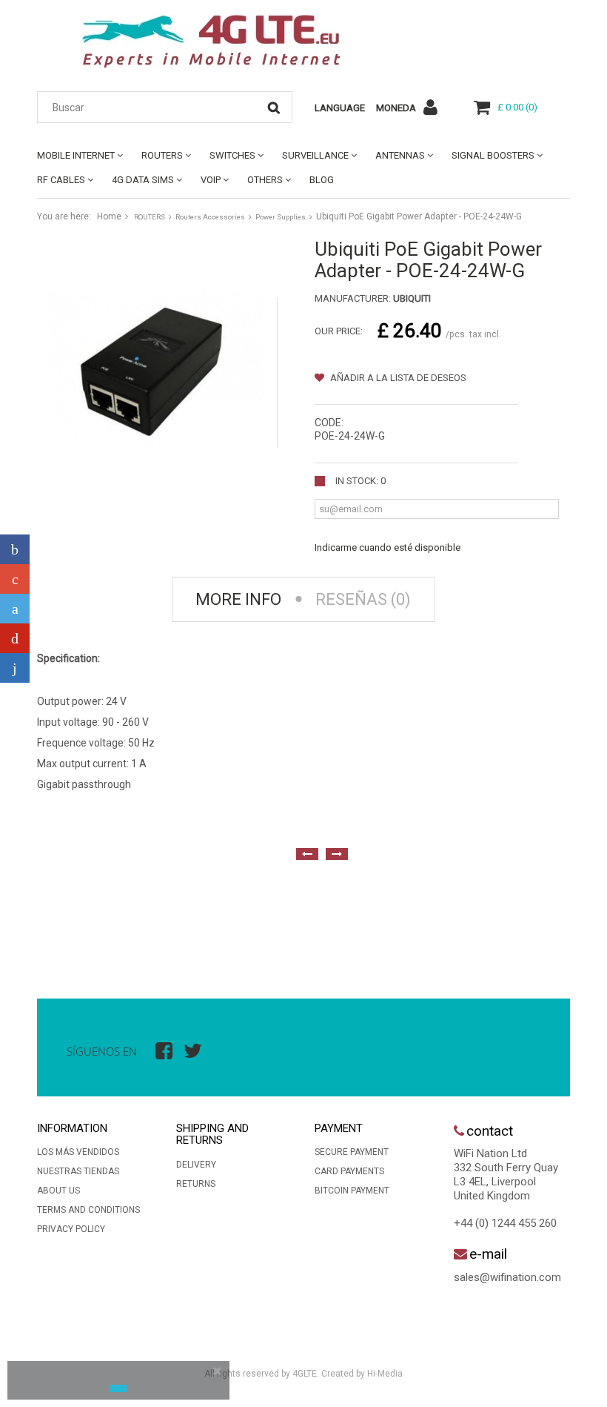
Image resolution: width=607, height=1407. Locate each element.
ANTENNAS (400, 155)
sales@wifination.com (507, 1277)
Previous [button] (307, 854)
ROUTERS (162, 155)
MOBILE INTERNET (76, 155)
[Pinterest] (15, 638)
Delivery (196, 1164)
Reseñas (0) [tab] (363, 599)
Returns (195, 1184)
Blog (321, 179)
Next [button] (337, 854)
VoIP (211, 179)
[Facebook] (15, 549)
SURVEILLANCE (315, 155)
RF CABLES (61, 179)
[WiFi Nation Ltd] (211, 41)
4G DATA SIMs (143, 179)
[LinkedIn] (15, 668)
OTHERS (265, 179)
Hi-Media (385, 1373)
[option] (52, 917)
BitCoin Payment (352, 1190)
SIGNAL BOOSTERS (493, 155)
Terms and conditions (88, 1210)
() (517, 107)
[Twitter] (15, 608)
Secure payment (352, 1152)
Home (109, 216)
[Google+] (15, 579)
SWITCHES (232, 155)
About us (58, 1190)
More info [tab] (238, 599)
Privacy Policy (71, 1229)
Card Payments (349, 1171)
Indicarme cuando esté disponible (387, 547)
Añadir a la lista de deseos (397, 377)
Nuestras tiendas (78, 1171)
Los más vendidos (78, 1152)
